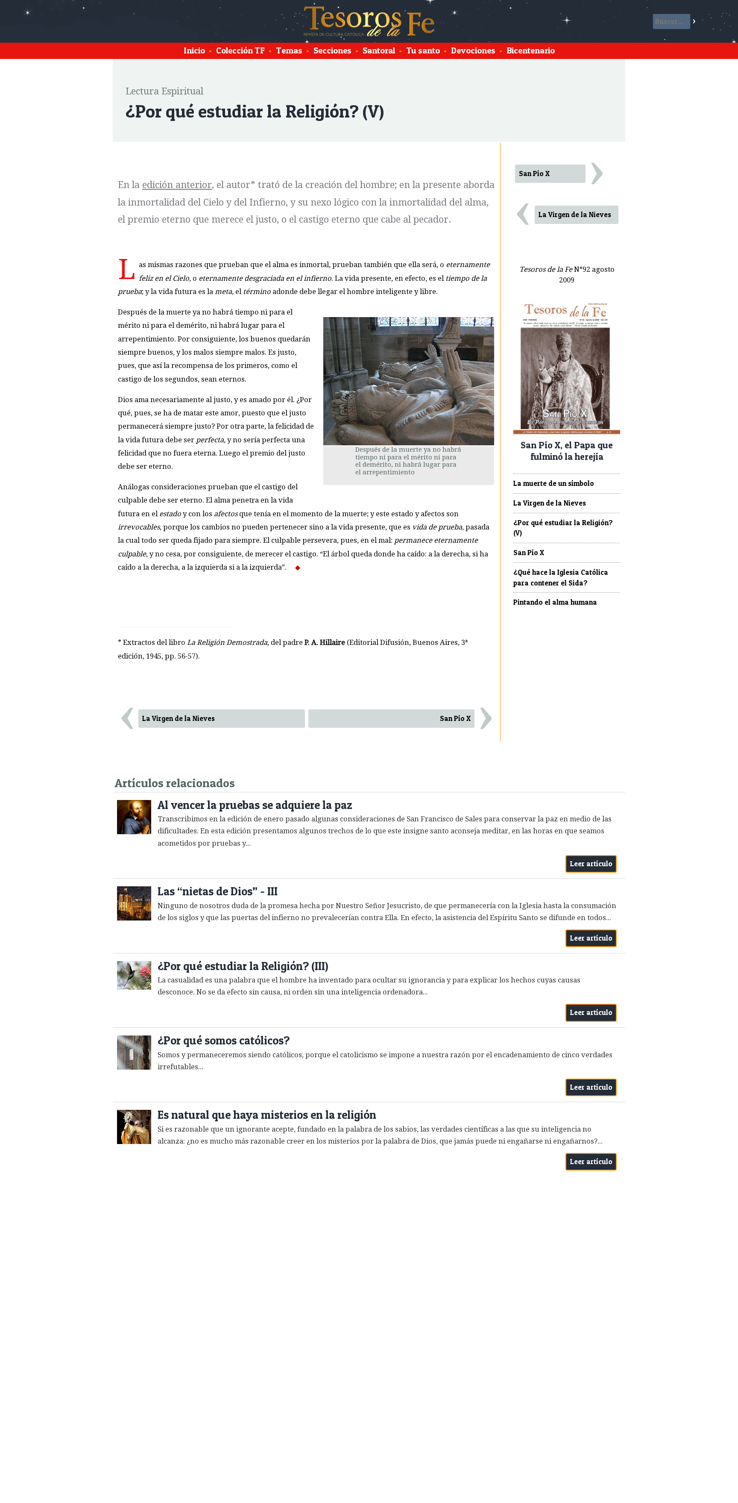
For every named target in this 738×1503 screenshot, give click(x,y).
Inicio (194, 50)
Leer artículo (591, 863)
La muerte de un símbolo (553, 483)
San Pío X (455, 718)
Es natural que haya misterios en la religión (267, 1115)
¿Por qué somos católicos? (224, 1040)
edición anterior (177, 184)
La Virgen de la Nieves (178, 718)
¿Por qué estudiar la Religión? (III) (243, 966)
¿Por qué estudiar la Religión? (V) (563, 528)
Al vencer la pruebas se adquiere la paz (255, 805)
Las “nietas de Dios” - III (218, 891)
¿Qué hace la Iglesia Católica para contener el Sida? (560, 577)
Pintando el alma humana (555, 602)
